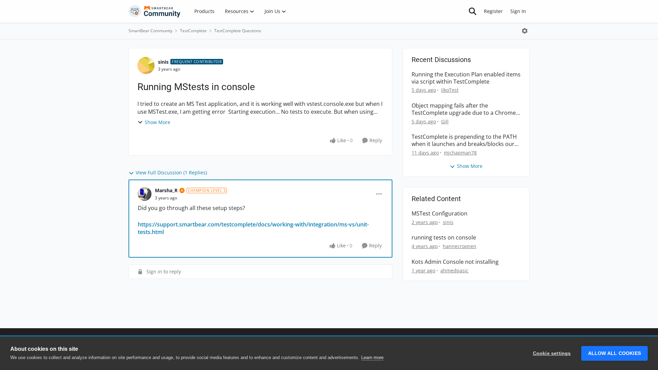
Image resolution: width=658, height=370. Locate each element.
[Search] (472, 11)
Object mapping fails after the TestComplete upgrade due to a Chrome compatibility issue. (464, 109)
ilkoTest (450, 90)
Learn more (372, 357)
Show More (157, 122)
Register (493, 11)
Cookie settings (552, 353)
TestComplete (193, 31)
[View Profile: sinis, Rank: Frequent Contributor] (146, 65)
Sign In (518, 11)
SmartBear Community (150, 31)
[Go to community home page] (155, 11)
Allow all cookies (614, 353)
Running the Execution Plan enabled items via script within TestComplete (466, 78)
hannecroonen (459, 246)
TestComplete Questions (237, 31)
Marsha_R (166, 190)
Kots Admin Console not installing (455, 262)
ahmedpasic (454, 270)
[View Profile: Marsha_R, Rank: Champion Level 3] (144, 194)
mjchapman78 (460, 152)
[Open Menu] (524, 31)
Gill (445, 121)
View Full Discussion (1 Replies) (171, 172)
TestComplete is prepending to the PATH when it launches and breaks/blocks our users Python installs (464, 140)
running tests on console (444, 237)
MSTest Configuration (439, 213)
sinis (163, 62)
